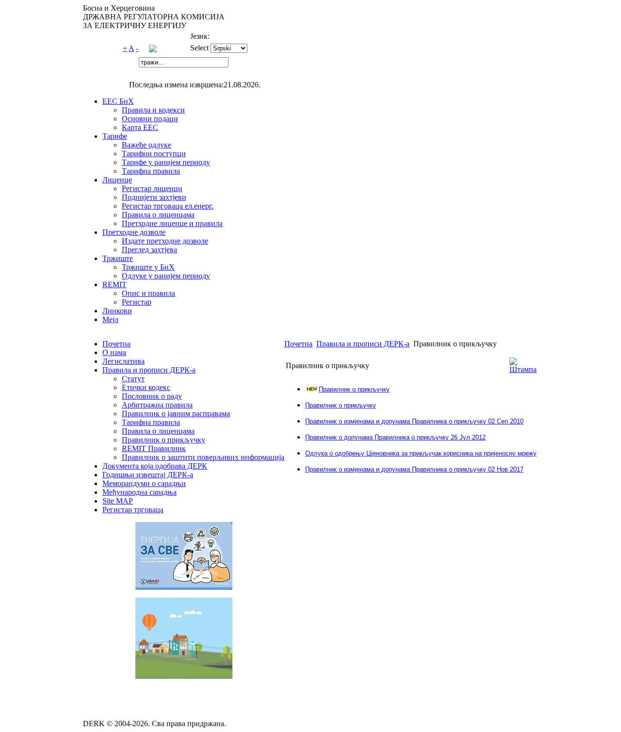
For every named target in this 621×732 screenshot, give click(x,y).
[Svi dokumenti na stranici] (153, 50)
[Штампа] (523, 369)
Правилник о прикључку (354, 389)
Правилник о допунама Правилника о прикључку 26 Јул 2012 (395, 437)
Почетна (298, 344)
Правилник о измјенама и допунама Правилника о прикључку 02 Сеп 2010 (414, 421)
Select (199, 48)
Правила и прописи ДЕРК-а (362, 344)
